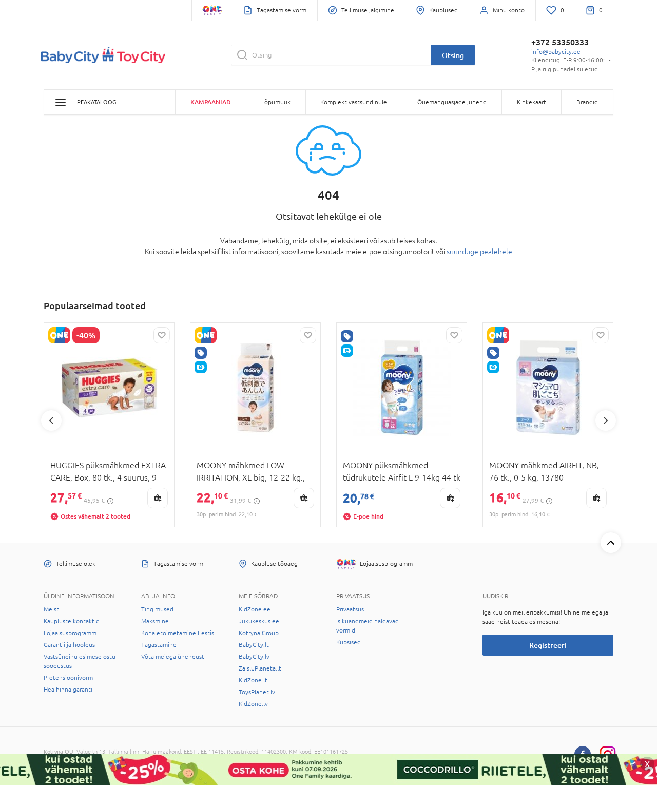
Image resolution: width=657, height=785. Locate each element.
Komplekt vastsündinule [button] (353, 102)
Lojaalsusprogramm (70, 633)
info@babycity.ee (556, 51)
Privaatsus (350, 609)
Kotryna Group (259, 633)
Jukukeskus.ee (259, 621)
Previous (51, 420)
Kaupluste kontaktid (72, 621)
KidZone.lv (253, 703)
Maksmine (155, 621)
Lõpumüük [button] (276, 102)
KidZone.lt (253, 680)
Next (605, 420)
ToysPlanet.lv (257, 692)
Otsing (453, 55)
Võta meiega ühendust (172, 656)
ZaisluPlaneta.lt (260, 668)
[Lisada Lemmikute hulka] (161, 335)
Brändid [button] (587, 102)
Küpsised (348, 642)
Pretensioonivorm (68, 677)
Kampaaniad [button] (210, 102)
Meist (51, 609)
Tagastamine (159, 644)
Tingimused (157, 609)
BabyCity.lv (254, 656)
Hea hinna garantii (69, 689)
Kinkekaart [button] (531, 102)
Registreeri (548, 645)
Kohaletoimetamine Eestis (177, 633)
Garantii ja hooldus (69, 644)
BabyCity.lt (254, 644)
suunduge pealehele (479, 251)
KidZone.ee (254, 609)
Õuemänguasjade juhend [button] (452, 102)
